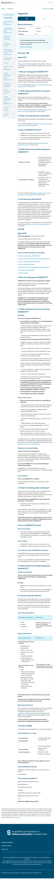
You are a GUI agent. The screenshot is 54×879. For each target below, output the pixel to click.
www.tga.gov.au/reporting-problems (28, 713)
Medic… (3, 8)
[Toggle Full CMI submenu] (13, 63)
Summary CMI (8, 17)
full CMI (22, 64)
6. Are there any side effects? (8, 58)
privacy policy (17, 817)
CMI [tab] (26, 18)
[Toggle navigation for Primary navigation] (52, 2)
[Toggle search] (49, 2)
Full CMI (6, 63)
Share (44, 8)
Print (49, 8)
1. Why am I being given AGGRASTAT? (8, 23)
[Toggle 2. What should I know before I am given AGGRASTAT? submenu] (13, 73)
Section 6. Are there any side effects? (38, 224)
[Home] (27, 833)
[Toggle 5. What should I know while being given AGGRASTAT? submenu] (13, 96)
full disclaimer (40, 815)
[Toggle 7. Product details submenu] (13, 113)
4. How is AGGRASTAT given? (7, 44)
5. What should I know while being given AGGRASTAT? (8, 52)
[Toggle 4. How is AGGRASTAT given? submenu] (13, 90)
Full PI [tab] (43, 18)
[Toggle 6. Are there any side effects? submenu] (13, 107)
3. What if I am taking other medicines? (7, 38)
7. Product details (6, 114)
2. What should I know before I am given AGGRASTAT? (8, 30)
